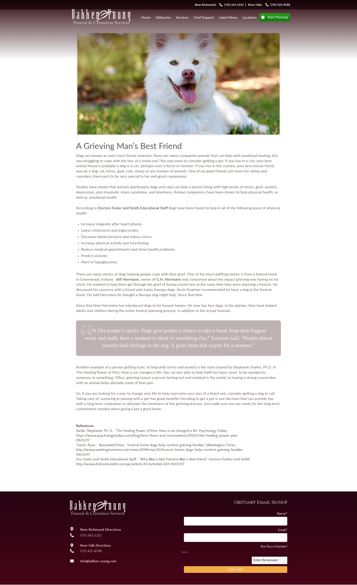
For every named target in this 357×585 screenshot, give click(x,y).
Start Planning (277, 17)
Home (145, 17)
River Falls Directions (95, 546)
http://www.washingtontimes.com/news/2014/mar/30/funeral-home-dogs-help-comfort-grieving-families (159, 450)
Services (182, 17)
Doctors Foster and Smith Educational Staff (133, 208)
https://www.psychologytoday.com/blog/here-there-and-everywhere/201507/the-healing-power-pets (156, 436)
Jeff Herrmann (127, 279)
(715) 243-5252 (91, 535)
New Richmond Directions (100, 530)
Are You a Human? (234, 549)
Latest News (228, 17)
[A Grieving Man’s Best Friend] (178, 84)
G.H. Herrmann (168, 279)
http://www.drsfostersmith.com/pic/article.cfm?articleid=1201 (123, 464)
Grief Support (204, 17)
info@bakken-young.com (98, 561)
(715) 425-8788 (91, 551)
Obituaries (163, 17)
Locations (250, 17)
